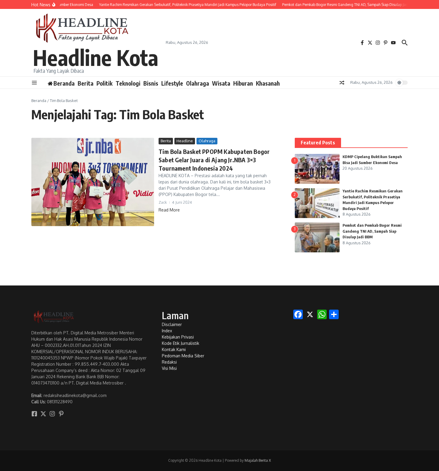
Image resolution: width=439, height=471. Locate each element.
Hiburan (243, 83)
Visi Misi (169, 368)
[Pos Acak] (342, 82)
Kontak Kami (174, 349)
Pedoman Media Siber (183, 355)
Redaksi (169, 362)
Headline (184, 140)
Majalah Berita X (258, 460)
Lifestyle (172, 83)
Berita (85, 83)
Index (167, 330)
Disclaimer (172, 324)
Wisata (221, 83)
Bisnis (150, 83)
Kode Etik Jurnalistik (180, 343)
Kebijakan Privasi (178, 336)
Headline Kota (95, 57)
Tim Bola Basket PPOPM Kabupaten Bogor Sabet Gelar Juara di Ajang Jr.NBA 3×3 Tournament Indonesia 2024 (214, 160)
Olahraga (197, 83)
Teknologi (128, 83)
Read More (169, 209)
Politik (104, 83)
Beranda (38, 100)
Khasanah (268, 83)
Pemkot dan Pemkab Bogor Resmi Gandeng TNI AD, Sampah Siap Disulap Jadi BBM (372, 231)
